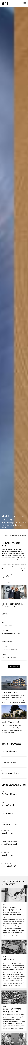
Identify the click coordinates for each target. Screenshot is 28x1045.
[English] (2, 535)
